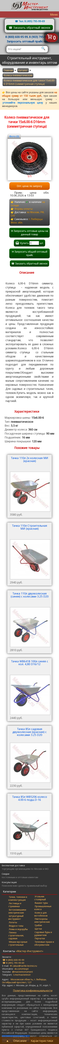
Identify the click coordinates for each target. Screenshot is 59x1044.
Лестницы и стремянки (14, 905)
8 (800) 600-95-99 (16, 37)
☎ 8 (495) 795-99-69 (13, 962)
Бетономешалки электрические (17, 911)
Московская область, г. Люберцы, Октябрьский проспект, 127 (24, 981)
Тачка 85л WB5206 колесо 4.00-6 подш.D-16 (29, 798)
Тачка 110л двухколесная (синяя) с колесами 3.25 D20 (29, 595)
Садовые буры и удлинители (43, 933)
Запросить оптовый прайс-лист (28, 41)
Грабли (38, 925)
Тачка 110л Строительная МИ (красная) (29, 527)
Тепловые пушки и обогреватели (44, 943)
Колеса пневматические (18, 75)
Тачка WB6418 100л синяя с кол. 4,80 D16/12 (29, 663)
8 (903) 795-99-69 (40, 37)
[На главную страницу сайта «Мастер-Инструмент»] (29, 5)
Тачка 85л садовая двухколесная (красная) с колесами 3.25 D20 (29, 732)
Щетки (38, 928)
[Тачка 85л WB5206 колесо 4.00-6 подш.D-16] (29, 825)
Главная (8, 70)
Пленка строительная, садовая (16, 935)
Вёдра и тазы (16, 925)
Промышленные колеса (43, 908)
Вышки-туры (41, 902)
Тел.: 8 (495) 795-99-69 (32, 21)
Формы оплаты (23, 208)
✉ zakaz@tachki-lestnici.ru (23, 965)
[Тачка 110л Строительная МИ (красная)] (29, 554)
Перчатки (40, 938)
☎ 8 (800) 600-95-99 (13, 959)
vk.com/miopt (21, 968)
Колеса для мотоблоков (41, 914)
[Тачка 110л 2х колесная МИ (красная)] (29, 486)
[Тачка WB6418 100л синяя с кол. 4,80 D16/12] (29, 689)
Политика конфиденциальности (32, 990)
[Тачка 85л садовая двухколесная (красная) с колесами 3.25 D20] (29, 757)
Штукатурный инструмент (15, 917)
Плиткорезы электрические (42, 920)
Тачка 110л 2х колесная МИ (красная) (29, 460)
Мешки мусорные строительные (17, 943)
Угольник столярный (40, 898)
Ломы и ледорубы (18, 929)
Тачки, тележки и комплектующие (17, 898)
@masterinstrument (22, 971)
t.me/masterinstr (22, 974)
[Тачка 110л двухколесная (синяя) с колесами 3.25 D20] (29, 621)
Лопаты (13, 922)
